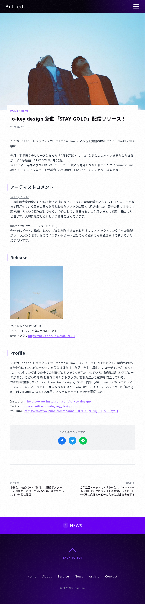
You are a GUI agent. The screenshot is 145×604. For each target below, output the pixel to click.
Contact (111, 576)
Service (63, 576)
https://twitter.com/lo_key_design (47, 406)
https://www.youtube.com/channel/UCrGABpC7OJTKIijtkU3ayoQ (71, 411)
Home (14, 110)
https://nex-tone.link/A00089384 (51, 336)
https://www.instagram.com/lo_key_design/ (59, 401)
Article (94, 576)
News (25, 110)
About (47, 576)
